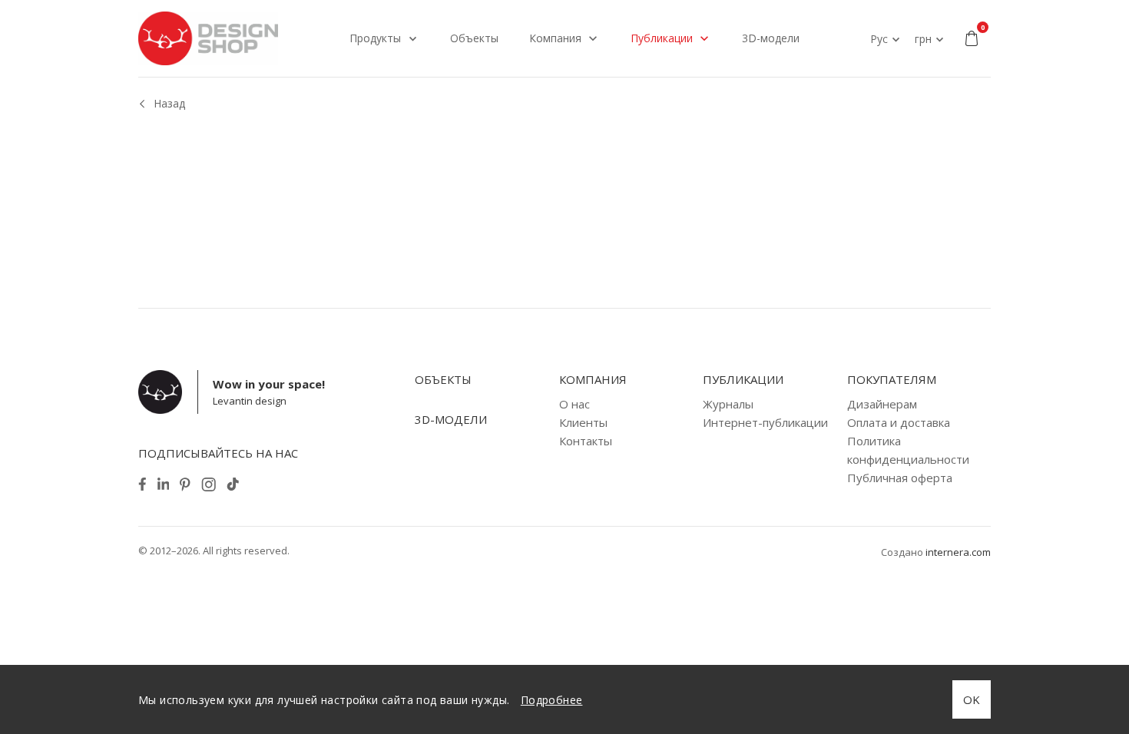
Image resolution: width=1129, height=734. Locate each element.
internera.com (958, 552)
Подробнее (552, 700)
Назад (169, 103)
